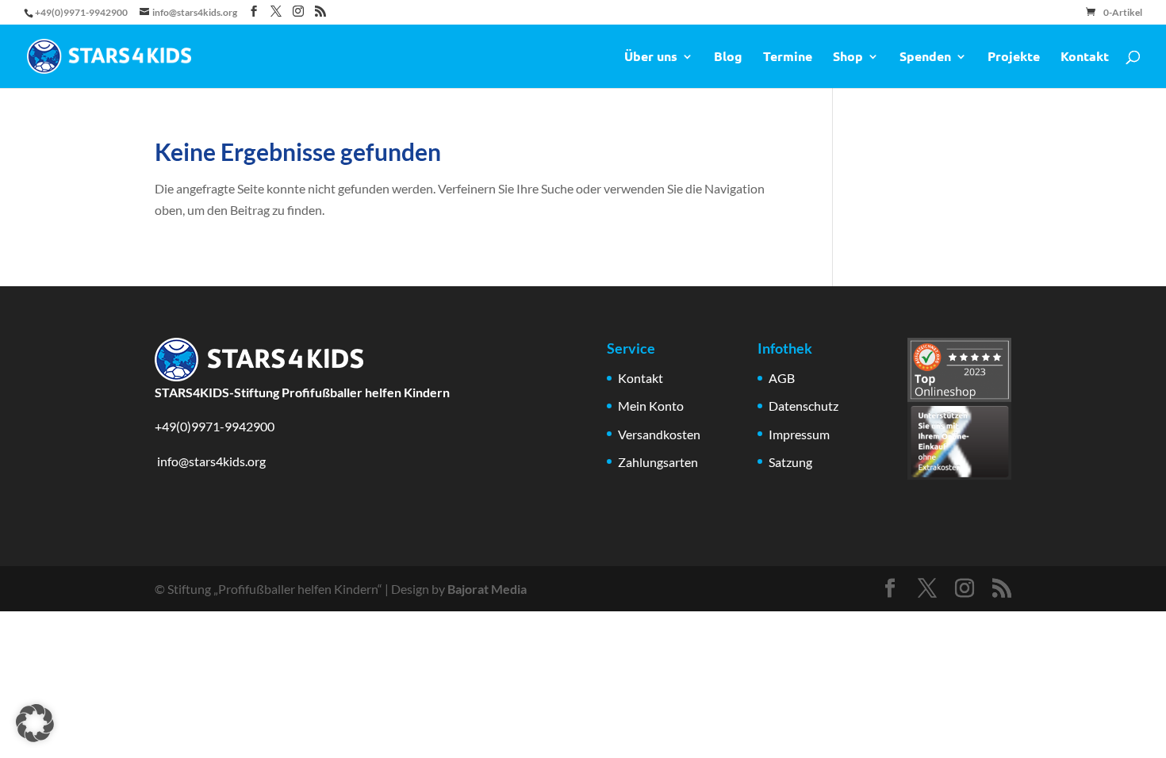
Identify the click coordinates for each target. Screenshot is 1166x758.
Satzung (790, 461)
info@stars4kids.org (210, 461)
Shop (848, 57)
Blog (728, 57)
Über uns (650, 57)
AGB (782, 377)
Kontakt (1085, 57)
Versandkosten (659, 434)
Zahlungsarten (658, 461)
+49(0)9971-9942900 (214, 426)
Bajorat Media (487, 588)
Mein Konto (651, 405)
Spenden (925, 57)
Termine (787, 57)
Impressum (799, 434)
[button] (35, 723)
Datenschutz (803, 405)
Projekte (1014, 57)
